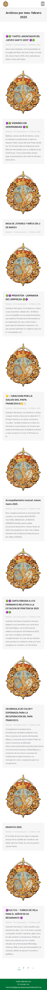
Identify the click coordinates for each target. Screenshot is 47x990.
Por (20, 45)
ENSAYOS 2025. (14, 827)
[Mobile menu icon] (42, 4)
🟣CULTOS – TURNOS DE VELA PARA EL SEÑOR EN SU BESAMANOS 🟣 (22, 914)
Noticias (9, 45)
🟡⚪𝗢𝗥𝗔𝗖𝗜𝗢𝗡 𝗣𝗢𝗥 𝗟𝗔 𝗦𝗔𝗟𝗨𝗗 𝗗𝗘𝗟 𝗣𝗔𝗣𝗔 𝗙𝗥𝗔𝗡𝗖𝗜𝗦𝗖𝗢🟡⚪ (19, 400)
